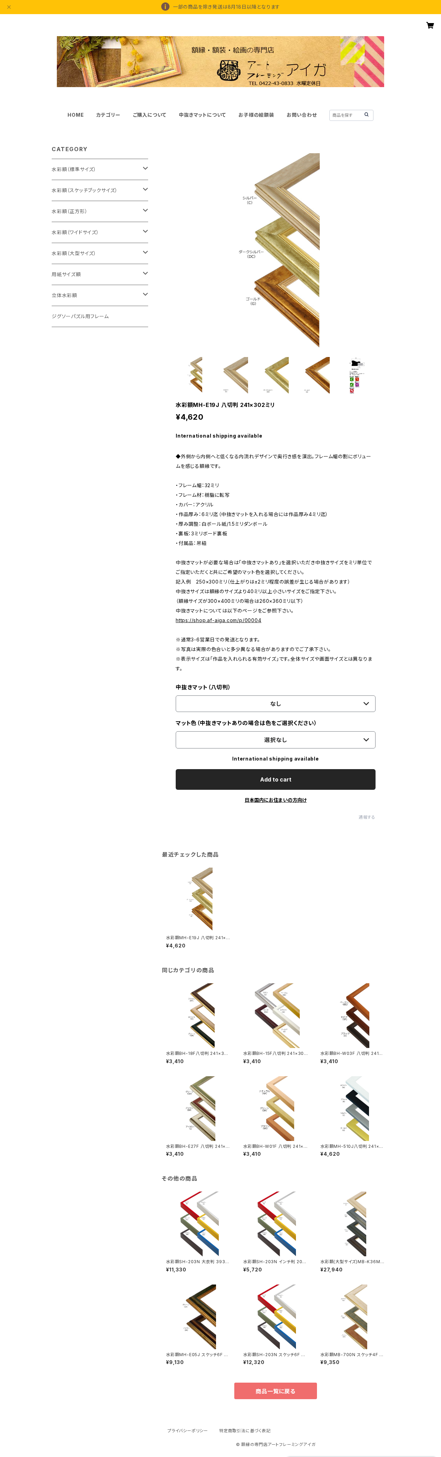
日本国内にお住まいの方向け (276, 800)
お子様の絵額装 (256, 115)
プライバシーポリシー (187, 1430)
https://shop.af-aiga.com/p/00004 (218, 620)
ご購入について (150, 115)
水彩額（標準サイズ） (74, 169)
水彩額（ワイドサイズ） (75, 232)
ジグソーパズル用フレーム (80, 316)
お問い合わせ (302, 115)
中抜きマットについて (202, 115)
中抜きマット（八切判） (203, 687)
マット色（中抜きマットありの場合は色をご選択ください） (246, 723)
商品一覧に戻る (276, 1391)
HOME (76, 115)
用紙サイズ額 (66, 274)
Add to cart (275, 779)
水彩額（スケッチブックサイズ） (85, 190)
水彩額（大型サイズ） (74, 253)
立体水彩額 (64, 295)
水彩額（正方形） (70, 211)
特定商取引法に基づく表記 (245, 1430)
